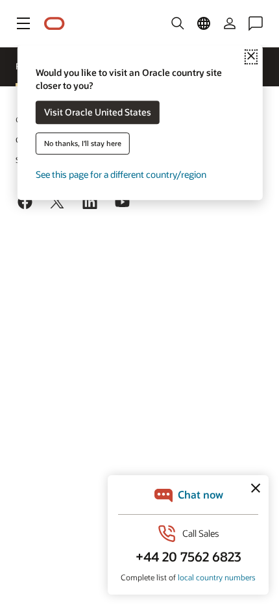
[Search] (178, 23)
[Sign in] (229, 23)
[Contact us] (255, 23)
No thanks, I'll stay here (82, 144)
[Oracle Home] (54, 23)
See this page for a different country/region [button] (121, 175)
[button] (23, 23)
